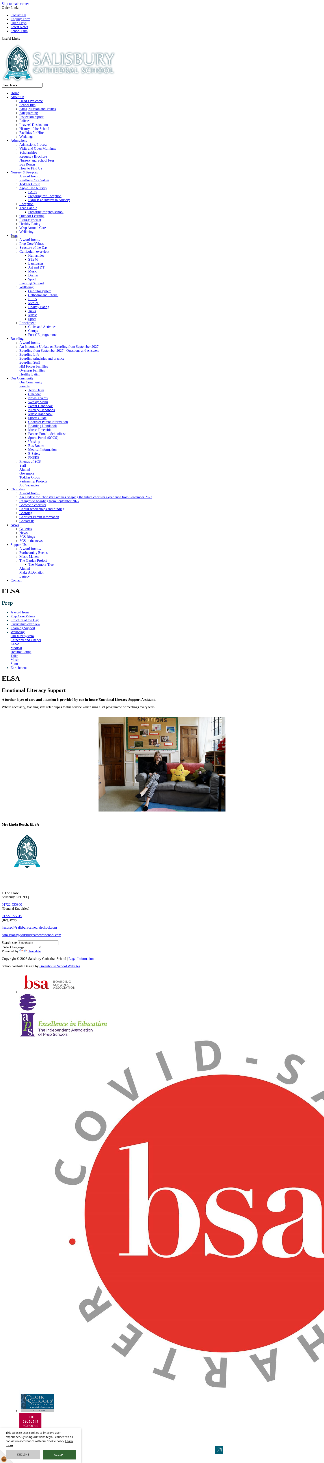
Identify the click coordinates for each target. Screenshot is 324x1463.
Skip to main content (16, 4)
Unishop (34, 442)
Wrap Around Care (32, 228)
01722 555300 (12, 904)
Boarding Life (29, 354)
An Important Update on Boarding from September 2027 (59, 346)
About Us (17, 97)
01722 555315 (12, 916)
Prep (14, 235)
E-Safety (34, 453)
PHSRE (33, 457)
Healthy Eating (29, 224)
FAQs (32, 192)
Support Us (18, 545)
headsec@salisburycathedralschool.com (29, 927)
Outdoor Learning (32, 216)
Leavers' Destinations (34, 125)
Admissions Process (33, 144)
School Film (19, 31)
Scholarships (28, 152)
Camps (33, 331)
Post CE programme (42, 335)
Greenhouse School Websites (59, 966)
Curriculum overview (34, 251)
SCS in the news (31, 541)
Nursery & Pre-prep (24, 172)
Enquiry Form (20, 19)
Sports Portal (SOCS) (43, 438)
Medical (33, 303)
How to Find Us (30, 168)
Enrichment (27, 323)
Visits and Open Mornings (37, 148)
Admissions (19, 140)
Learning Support (31, 283)
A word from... (29, 176)
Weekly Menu (38, 402)
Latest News (19, 27)
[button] (21, 38)
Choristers (18, 489)
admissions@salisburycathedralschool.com (31, 935)
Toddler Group (29, 184)
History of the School (34, 129)
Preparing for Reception (44, 196)
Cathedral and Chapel (43, 295)
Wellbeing (26, 232)
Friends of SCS (30, 461)
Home (15, 93)
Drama (33, 275)
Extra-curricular (30, 220)
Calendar (34, 394)
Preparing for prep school (45, 212)
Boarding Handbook (42, 426)
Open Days (18, 23)
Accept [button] (59, 1455)
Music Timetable (39, 430)
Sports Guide (37, 418)
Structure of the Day (33, 247)
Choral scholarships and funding (41, 509)
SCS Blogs (27, 537)
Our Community (22, 378)
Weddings (26, 136)
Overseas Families (32, 370)
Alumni (24, 469)
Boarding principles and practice (41, 358)
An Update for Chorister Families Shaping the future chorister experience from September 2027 (85, 497)
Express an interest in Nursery (49, 200)
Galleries (25, 529)
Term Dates (36, 390)
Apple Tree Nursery (33, 188)
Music (32, 271)
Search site (9, 942)
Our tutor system (39, 291)
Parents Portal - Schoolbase (47, 434)
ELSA (32, 299)
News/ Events (38, 398)
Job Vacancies (29, 485)
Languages (35, 263)
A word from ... (30, 548)
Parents (24, 386)
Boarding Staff (29, 362)
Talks (32, 311)
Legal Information (81, 959)
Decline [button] (23, 1454)
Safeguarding (28, 113)
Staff (22, 465)
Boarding (17, 338)
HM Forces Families (33, 366)
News (15, 525)
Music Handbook (40, 414)
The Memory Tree (41, 564)
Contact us (26, 521)
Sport (32, 279)
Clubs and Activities (42, 327)
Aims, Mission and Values (37, 109)
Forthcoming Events (33, 552)
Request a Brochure (33, 156)
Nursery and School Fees (36, 160)
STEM (33, 259)
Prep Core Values (31, 243)
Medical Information (42, 449)
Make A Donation (31, 572)
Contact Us (18, 15)
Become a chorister (32, 505)
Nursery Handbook (41, 410)
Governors (26, 473)
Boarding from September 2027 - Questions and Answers (59, 350)
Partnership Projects (33, 481)
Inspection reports (31, 117)
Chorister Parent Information (48, 422)
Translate (34, 951)
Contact (16, 580)
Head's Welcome (31, 101)
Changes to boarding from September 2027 (49, 501)
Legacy (24, 576)
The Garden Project (33, 560)
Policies (24, 121)
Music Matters (29, 556)
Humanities (36, 255)
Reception (26, 204)
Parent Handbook (40, 406)
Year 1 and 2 (28, 208)
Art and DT (36, 267)
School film (27, 105)
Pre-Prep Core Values (34, 180)
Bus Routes (27, 164)
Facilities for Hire (31, 132)
